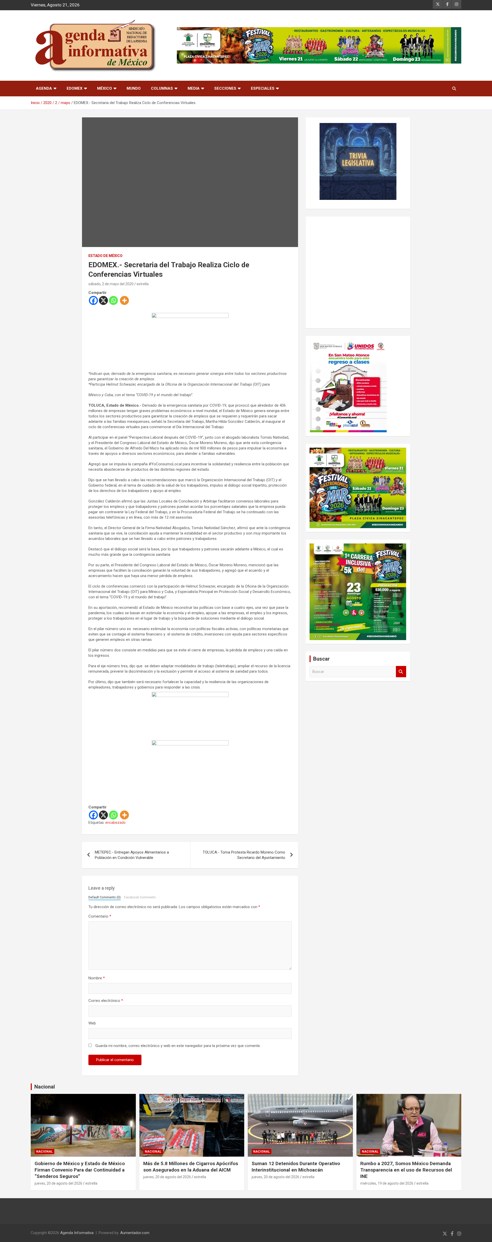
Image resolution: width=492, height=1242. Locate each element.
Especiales (262, 88)
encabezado (115, 822)
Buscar (401, 672)
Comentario (99, 916)
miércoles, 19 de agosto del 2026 (386, 1183)
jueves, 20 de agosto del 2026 (58, 1183)
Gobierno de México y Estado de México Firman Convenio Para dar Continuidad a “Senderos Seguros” (80, 1170)
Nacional (44, 1087)
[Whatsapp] (113, 300)
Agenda (44, 88)
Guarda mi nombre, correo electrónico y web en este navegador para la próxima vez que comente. (178, 1045)
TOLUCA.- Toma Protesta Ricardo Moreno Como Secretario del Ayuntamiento (244, 855)
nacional (44, 1151)
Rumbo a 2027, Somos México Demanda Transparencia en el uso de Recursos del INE (406, 1170)
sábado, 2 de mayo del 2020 (111, 284)
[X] (103, 300)
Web (92, 1023)
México (104, 88)
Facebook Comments (140, 897)
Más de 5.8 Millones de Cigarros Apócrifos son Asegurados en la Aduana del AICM (190, 1167)
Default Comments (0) (104, 897)
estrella (143, 284)
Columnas (162, 88)
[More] (124, 300)
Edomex (75, 88)
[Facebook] (93, 300)
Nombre (96, 978)
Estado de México (105, 256)
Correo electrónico (105, 1000)
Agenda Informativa (77, 1232)
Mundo (134, 88)
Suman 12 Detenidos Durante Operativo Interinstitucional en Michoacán (296, 1167)
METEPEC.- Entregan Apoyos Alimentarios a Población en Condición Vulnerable (132, 855)
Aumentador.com (134, 1232)
